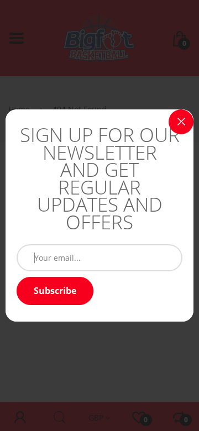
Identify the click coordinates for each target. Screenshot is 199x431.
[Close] (181, 121)
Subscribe (55, 291)
